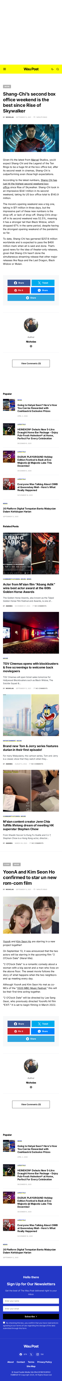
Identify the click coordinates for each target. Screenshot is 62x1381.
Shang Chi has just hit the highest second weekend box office (30, 184)
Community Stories (11, 579)
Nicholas (31, 341)
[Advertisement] (31, 32)
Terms (31, 1362)
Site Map (31, 1366)
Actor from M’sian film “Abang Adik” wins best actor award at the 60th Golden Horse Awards (29, 588)
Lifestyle (21, 424)
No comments (40, 606)
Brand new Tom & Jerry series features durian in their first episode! (30, 748)
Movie (7, 86)
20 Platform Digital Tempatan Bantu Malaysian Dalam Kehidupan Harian (29, 510)
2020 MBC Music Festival (31, 988)
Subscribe (30, 1316)
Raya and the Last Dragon (32, 260)
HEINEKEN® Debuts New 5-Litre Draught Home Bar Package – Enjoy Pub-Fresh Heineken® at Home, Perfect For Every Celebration (37, 434)
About (10, 1362)
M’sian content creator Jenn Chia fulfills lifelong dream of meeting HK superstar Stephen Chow (28, 825)
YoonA (7, 941)
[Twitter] (31, 1354)
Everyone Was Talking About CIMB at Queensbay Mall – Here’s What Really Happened (37, 487)
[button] (4, 69)
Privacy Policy (44, 1362)
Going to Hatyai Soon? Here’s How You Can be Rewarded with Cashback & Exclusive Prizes (37, 408)
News (19, 400)
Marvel (35, 159)
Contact (21, 1362)
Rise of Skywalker (27, 187)
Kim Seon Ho (23, 941)
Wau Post (31, 69)
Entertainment (9, 741)
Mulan (18, 263)
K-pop (7, 864)
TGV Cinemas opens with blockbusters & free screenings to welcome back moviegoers (30, 667)
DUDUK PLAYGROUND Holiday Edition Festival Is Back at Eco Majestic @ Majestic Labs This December (35, 461)
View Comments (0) (31, 363)
